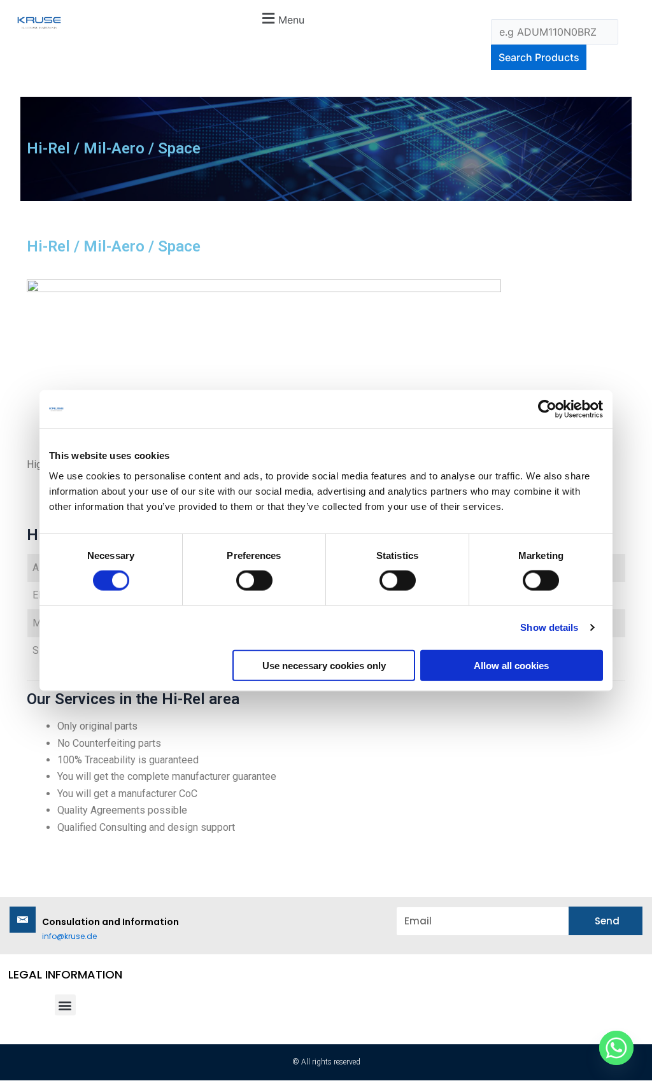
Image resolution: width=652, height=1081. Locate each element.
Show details (549, 627)
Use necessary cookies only (324, 665)
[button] (281, 18)
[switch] (254, 580)
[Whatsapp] (616, 1048)
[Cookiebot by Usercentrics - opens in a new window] (547, 409)
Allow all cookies (511, 665)
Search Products (539, 57)
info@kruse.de (69, 936)
